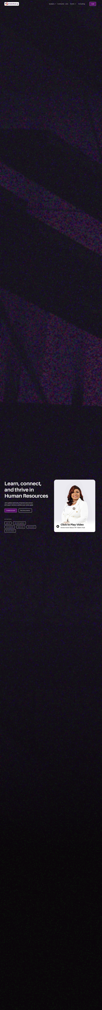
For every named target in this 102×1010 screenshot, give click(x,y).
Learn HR (8, 523)
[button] (52, 4)
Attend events (31, 527)
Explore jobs (21, 527)
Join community (9, 527)
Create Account (10, 510)
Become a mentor (25, 510)
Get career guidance (19, 523)
